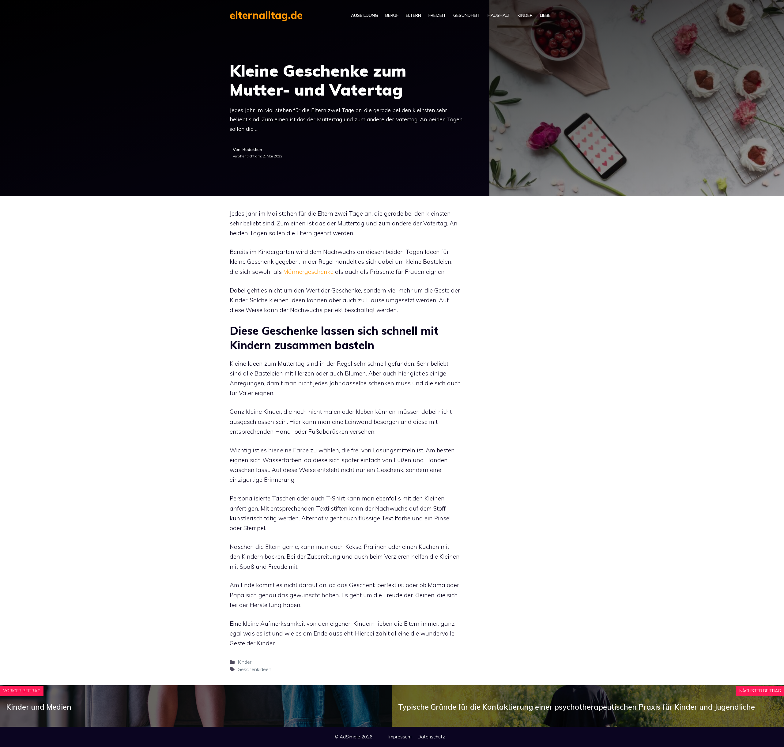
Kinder (525, 15)
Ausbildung (364, 15)
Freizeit (437, 15)
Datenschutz (431, 737)
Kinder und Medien (38, 706)
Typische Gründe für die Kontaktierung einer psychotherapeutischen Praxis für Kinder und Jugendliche (576, 706)
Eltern (413, 15)
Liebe (545, 15)
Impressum (400, 737)
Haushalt (499, 15)
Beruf (391, 15)
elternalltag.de (266, 15)
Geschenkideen (254, 669)
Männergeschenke (308, 271)
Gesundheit (466, 15)
